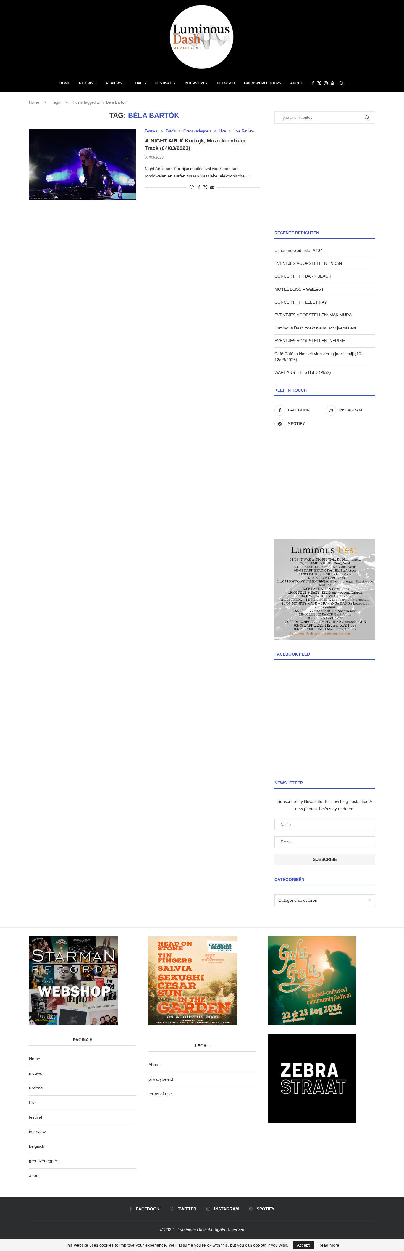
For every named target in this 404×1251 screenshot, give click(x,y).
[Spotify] (332, 83)
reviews (36, 1087)
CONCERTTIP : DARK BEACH (302, 276)
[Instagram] (326, 83)
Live (139, 83)
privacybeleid (160, 1079)
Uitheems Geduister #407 (298, 250)
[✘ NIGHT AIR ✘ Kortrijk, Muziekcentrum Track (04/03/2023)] (82, 164)
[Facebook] (313, 83)
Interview (194, 83)
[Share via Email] (212, 187)
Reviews (114, 83)
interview (37, 1131)
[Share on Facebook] (199, 187)
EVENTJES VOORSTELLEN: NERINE (309, 340)
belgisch (36, 1146)
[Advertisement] (324, 176)
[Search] (342, 83)
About (296, 83)
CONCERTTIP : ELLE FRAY (300, 302)
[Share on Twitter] (205, 187)
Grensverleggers (262, 83)
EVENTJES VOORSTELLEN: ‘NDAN (308, 263)
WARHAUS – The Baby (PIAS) (302, 372)
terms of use (160, 1093)
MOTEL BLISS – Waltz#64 (298, 289)
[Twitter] (319, 83)
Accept (303, 1245)
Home (64, 83)
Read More (328, 1245)
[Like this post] (192, 187)
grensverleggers (44, 1160)
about (34, 1175)
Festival (163, 83)
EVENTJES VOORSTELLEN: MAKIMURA (313, 315)
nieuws (86, 83)
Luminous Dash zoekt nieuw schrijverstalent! (316, 328)
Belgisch (226, 83)
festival (35, 1117)
